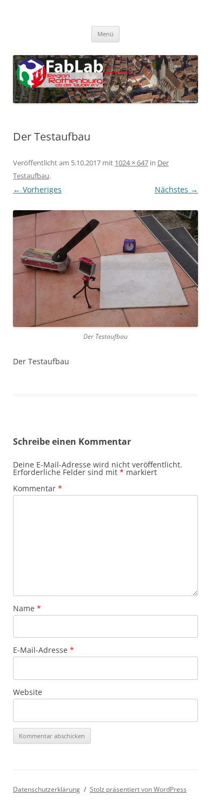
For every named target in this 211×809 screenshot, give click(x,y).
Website (27, 692)
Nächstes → (176, 189)
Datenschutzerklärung (46, 789)
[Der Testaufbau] (105, 268)
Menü (105, 34)
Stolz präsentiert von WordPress (138, 789)
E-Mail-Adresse (43, 650)
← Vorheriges (37, 189)
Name (27, 608)
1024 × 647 (131, 163)
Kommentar (37, 488)
